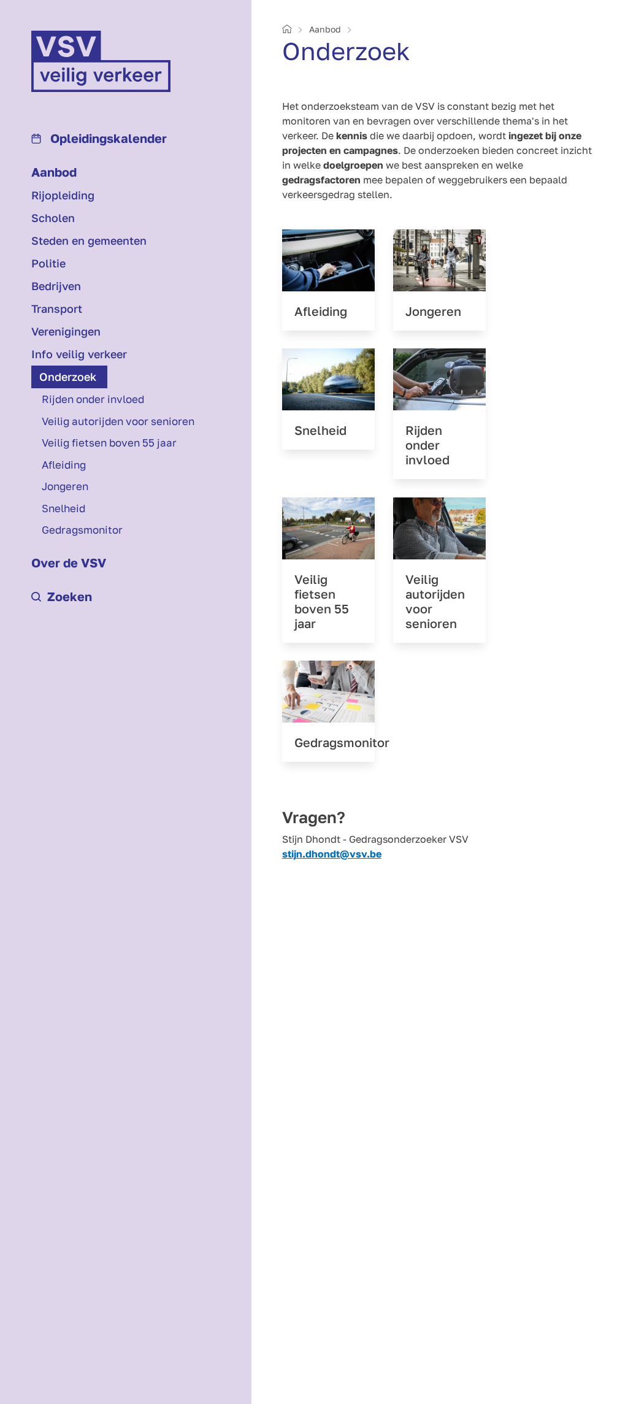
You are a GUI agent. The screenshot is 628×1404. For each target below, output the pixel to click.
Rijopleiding (62, 195)
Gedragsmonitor (82, 529)
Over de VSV (68, 562)
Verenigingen (66, 331)
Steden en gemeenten (89, 240)
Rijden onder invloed (93, 399)
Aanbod (54, 171)
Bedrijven (56, 286)
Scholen (53, 217)
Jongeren (65, 486)
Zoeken (69, 596)
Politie (48, 263)
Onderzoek (67, 376)
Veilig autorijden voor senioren (118, 421)
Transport (56, 308)
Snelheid (63, 508)
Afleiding (64, 464)
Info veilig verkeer (79, 354)
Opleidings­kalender (107, 138)
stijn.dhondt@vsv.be (331, 854)
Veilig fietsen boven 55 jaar (109, 442)
